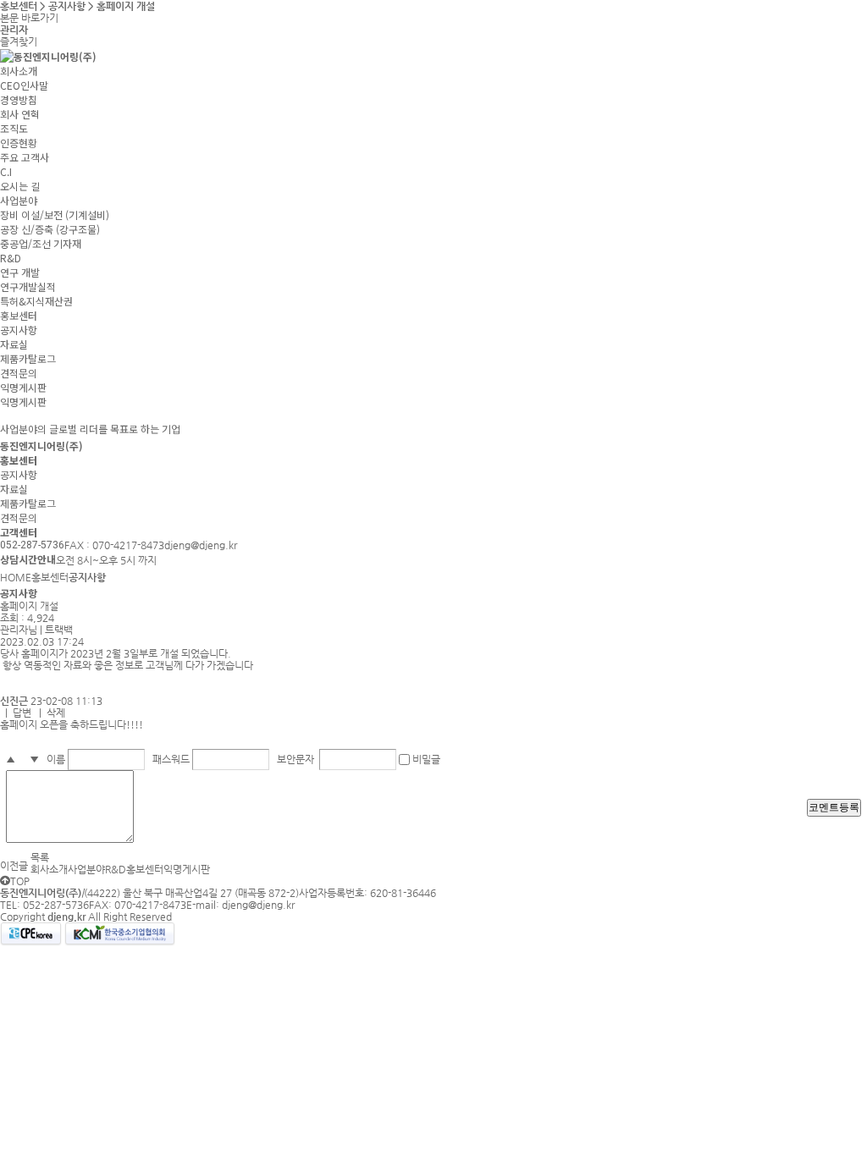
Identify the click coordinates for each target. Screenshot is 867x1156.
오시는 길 (20, 186)
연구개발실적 (28, 286)
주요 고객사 (24, 157)
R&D (10, 257)
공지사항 (18, 329)
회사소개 (18, 70)
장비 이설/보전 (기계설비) (54, 214)
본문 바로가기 (29, 18)
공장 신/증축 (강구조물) (50, 229)
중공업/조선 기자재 (40, 243)
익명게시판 (23, 387)
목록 (39, 857)
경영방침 (18, 99)
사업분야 (18, 200)
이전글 (14, 866)
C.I (6, 171)
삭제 (56, 712)
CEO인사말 (24, 85)
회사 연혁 (20, 114)
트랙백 (59, 630)
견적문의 (18, 373)
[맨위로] (5, 881)
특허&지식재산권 (36, 301)
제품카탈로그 (28, 358)
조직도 (14, 128)
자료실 (14, 344)
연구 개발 (20, 272)
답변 (22, 712)
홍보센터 (18, 315)
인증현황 (18, 142)
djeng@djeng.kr (258, 905)
